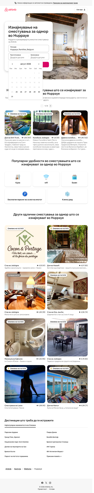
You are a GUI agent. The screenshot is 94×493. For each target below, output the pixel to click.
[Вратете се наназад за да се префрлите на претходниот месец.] (12, 64)
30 (39, 92)
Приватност (42, 489)
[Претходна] (42, 106)
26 (21, 92)
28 (30, 92)
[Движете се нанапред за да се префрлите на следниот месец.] (38, 64)
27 (25, 92)
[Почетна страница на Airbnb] (10, 9)
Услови (52, 489)
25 (17, 92)
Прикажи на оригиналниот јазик (65, 3)
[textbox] (18, 57)
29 (34, 92)
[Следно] (50, 106)
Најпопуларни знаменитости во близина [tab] (20, 425)
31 (12, 97)
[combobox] (28, 49)
